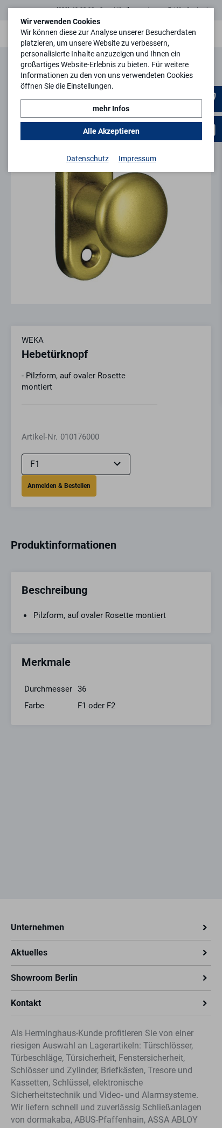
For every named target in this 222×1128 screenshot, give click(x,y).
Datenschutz (87, 158)
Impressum (137, 158)
